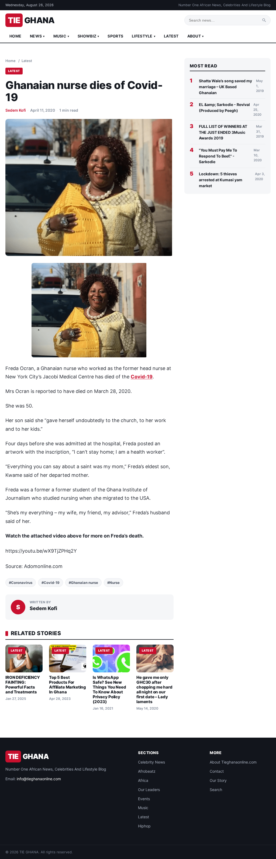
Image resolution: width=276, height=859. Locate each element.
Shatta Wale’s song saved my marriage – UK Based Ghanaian (225, 86)
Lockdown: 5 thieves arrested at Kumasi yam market (220, 180)
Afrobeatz (147, 771)
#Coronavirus (20, 582)
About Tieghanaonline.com (233, 762)
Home (15, 36)
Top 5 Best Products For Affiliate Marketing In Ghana (67, 684)
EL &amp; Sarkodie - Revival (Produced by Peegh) (224, 107)
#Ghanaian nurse (83, 582)
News (37, 36)
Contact (217, 771)
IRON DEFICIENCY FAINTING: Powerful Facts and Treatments (22, 684)
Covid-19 (142, 376)
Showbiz (88, 36)
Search (216, 789)
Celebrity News (151, 762)
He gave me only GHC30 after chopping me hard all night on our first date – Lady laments (154, 689)
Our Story (218, 780)
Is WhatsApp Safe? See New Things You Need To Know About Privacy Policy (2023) (109, 689)
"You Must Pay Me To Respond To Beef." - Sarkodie (218, 156)
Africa (143, 780)
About (195, 36)
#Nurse (113, 582)
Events (144, 798)
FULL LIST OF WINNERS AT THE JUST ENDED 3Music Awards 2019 (223, 132)
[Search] (264, 20)
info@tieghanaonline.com (39, 778)
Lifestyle (143, 36)
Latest (171, 36)
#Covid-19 (51, 582)
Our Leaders (149, 789)
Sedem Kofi (15, 110)
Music (61, 36)
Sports (115, 36)
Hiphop (144, 826)
